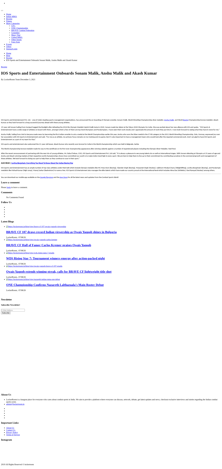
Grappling (15, 33)
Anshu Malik (169, 120)
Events (9, 44)
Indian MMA (11, 16)
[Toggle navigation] (2, 10)
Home (8, 14)
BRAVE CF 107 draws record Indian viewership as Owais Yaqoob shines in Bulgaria (61, 232)
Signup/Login (11, 49)
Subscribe (6, 313)
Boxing (9, 19)
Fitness (9, 21)
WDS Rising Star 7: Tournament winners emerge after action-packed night (55, 258)
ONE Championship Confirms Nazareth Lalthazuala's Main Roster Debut (55, 284)
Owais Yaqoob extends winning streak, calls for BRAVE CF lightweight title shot (59, 271)
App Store (63, 177)
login (9, 187)
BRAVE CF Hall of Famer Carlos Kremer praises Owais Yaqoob (48, 245)
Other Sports (16, 40)
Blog (8, 55)
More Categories (13, 23)
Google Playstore (46, 177)
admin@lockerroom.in (15, 404)
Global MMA (16, 37)
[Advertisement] (78, 99)
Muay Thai (15, 35)
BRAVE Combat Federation (22, 30)
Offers (8, 46)
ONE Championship (19, 28)
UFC (13, 26)
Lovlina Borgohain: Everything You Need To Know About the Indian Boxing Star (42, 163)
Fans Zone (15, 42)
